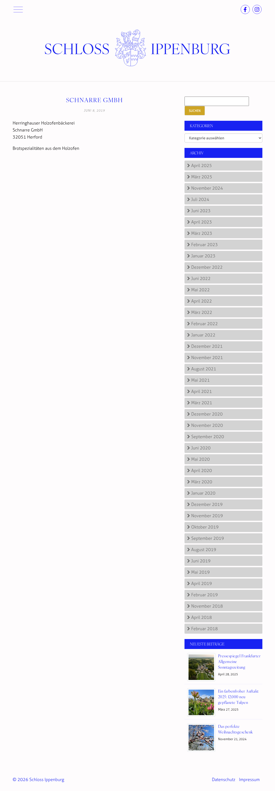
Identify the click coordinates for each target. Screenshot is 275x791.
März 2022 (201, 312)
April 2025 (201, 165)
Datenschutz (223, 779)
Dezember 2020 (207, 414)
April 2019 (201, 583)
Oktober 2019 (205, 527)
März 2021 (201, 402)
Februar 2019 (204, 594)
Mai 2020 (200, 459)
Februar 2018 (204, 628)
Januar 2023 (203, 255)
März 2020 (201, 481)
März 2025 (201, 176)
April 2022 (201, 301)
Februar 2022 (204, 323)
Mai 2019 (200, 572)
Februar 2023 (204, 244)
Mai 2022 (200, 289)
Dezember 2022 (207, 267)
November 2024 (207, 188)
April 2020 (201, 470)
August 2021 (203, 368)
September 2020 (207, 436)
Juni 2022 (201, 278)
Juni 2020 (201, 448)
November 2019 (207, 515)
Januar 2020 (203, 493)
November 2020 (207, 425)
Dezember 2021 (207, 346)
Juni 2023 (201, 210)
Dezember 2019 (207, 504)
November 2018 (207, 606)
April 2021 (201, 391)
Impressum (249, 779)
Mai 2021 (200, 380)
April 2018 (201, 617)
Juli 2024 (200, 199)
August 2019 (203, 549)
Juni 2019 (201, 560)
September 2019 (207, 538)
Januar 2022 (203, 335)
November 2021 (207, 357)
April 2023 (201, 222)
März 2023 (201, 233)
